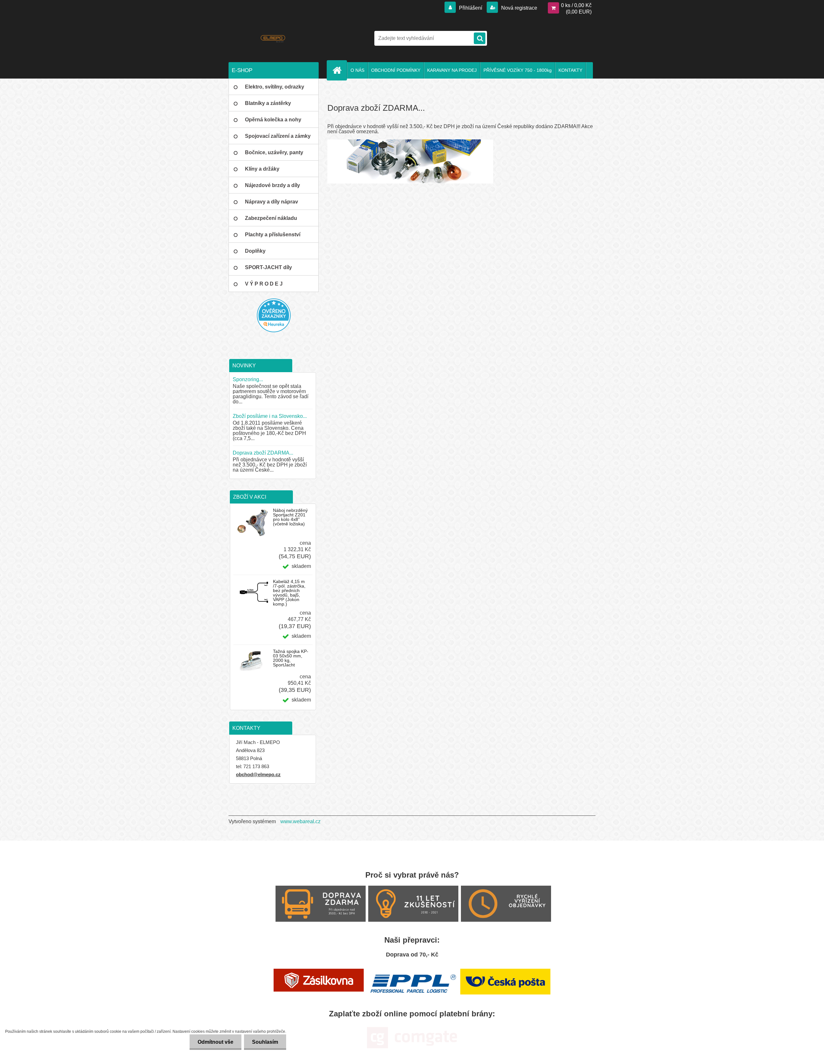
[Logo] (273, 38)
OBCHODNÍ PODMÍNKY (395, 70)
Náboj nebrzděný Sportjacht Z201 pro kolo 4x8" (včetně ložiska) (290, 517)
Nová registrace (518, 8)
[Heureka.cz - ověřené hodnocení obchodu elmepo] (274, 315)
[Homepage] (339, 70)
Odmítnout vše (215, 1042)
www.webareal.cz (300, 821)
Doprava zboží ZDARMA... (263, 453)
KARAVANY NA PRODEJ (452, 70)
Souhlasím (265, 1042)
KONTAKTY (570, 70)
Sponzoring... (248, 379)
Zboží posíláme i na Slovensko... (270, 416)
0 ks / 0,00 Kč (576, 5)
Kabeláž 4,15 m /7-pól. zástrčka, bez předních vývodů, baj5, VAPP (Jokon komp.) (289, 592)
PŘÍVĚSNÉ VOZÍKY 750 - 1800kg (517, 70)
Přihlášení (470, 8)
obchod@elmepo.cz (258, 774)
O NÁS (357, 70)
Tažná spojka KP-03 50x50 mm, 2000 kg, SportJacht (290, 658)
